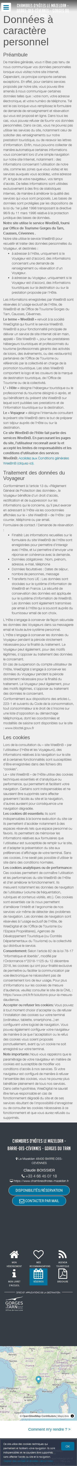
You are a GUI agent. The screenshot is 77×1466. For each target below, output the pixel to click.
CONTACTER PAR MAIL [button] (41, 1201)
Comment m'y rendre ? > (49, 1429)
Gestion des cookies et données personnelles (28, 1461)
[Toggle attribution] (72, 1416)
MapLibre (63, 1416)
